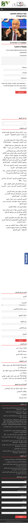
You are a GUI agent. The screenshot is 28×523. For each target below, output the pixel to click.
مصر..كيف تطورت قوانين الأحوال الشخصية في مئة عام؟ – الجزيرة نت (14, 378)
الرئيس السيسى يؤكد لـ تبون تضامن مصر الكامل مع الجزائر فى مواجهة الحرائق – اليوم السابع (15, 212)
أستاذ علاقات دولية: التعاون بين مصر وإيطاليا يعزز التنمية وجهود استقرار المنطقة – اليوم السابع (16, 227)
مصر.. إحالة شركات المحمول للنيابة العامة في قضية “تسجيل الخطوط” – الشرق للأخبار (14, 134)
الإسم (25, 296)
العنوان (24, 334)
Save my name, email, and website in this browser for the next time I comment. (14, 85)
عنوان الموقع (23, 315)
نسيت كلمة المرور (21, 354)
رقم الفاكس (23, 328)
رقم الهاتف (23, 321)
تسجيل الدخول (22, 351)
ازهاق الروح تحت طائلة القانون (18, 207)
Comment (23, 55)
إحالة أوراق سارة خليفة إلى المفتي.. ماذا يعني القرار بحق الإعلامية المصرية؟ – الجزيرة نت (15, 173)
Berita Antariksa (21, 370)
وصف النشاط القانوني (20, 309)
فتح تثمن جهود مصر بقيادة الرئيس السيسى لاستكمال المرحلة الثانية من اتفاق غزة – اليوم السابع (16, 193)
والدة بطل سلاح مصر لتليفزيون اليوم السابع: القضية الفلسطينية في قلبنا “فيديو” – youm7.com (14, 219)
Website (24, 78)
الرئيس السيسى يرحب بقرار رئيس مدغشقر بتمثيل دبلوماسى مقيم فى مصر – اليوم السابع (14, 201)
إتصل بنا (24, 357)
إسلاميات (24, 394)
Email (24, 73)
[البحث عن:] (14, 123)
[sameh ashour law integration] (14, 39)
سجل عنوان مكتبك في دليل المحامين (16, 388)
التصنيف (24, 303)
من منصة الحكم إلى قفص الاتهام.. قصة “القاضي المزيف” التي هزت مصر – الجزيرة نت (14, 186)
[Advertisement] (14, 105)
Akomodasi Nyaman (20, 365)
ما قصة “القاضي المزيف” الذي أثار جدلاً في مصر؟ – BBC (15, 434)
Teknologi (23, 376)
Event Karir (24, 472)
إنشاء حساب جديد (21, 348)
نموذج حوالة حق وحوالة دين (9, 459)
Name (24, 67)
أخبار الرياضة (23, 398)
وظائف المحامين (22, 391)
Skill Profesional (23, 468)
